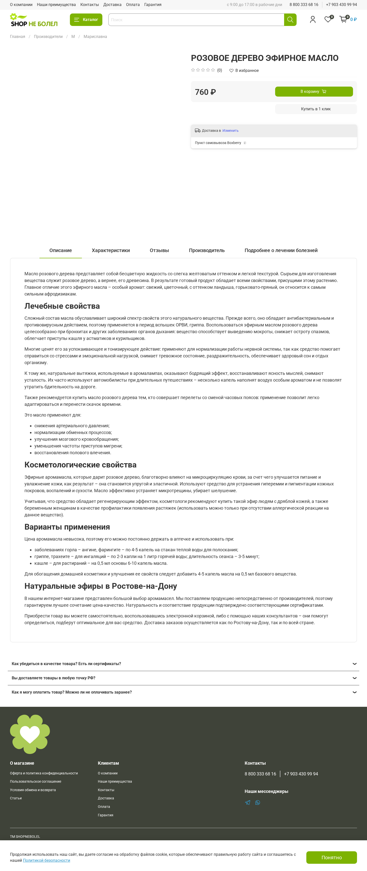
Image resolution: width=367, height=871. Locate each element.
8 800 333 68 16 (304, 4)
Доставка (112, 4)
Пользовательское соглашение (35, 781)
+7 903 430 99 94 (341, 4)
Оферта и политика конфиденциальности (44, 773)
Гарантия (153, 4)
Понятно (332, 858)
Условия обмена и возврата (33, 790)
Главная (17, 36)
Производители (48, 36)
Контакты (89, 4)
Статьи (16, 798)
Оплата (133, 4)
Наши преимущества (56, 4)
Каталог (90, 19)
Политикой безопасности (46, 860)
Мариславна (95, 36)
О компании (21, 4)
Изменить (230, 131)
